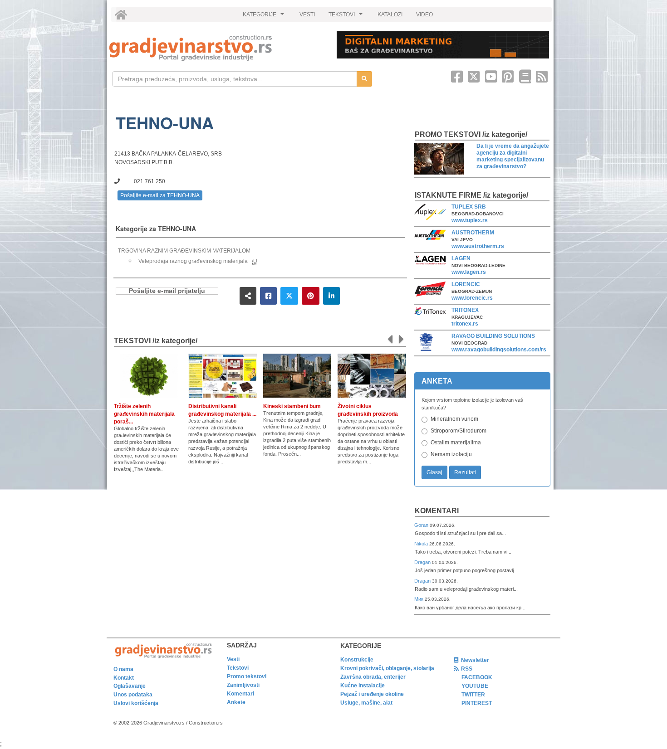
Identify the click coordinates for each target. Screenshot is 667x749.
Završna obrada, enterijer (373, 677)
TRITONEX (465, 310)
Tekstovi (238, 668)
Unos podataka (132, 694)
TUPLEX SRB (468, 207)
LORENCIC (465, 284)
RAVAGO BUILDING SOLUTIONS (493, 336)
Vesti (233, 659)
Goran (422, 525)
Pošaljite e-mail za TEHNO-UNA (160, 195)
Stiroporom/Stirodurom (458, 431)
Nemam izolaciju (451, 454)
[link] (217, 47)
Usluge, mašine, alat (366, 703)
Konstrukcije (356, 660)
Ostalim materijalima (456, 442)
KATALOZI (390, 14)
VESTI (307, 14)
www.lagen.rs (468, 272)
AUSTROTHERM (472, 232)
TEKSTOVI (347, 16)
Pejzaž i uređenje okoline (372, 694)
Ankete (236, 702)
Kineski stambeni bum (292, 406)
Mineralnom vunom (454, 419)
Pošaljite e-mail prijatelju (167, 290)
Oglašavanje (129, 686)
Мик (419, 599)
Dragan (423, 562)
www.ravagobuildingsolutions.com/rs (498, 349)
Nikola (421, 543)
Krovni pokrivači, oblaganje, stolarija (387, 668)
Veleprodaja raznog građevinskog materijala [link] (193, 261)
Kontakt (123, 678)
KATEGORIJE (264, 16)
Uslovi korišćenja (135, 703)
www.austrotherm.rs (477, 246)
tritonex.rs (464, 324)
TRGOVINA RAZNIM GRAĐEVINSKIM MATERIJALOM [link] (184, 251)
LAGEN (461, 258)
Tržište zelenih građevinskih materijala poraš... (144, 414)
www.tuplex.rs (469, 220)
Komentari (437, 511)
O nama (123, 669)
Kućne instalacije (362, 685)
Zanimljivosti (243, 685)
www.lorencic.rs (472, 298)
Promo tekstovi (246, 676)
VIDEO (424, 14)
